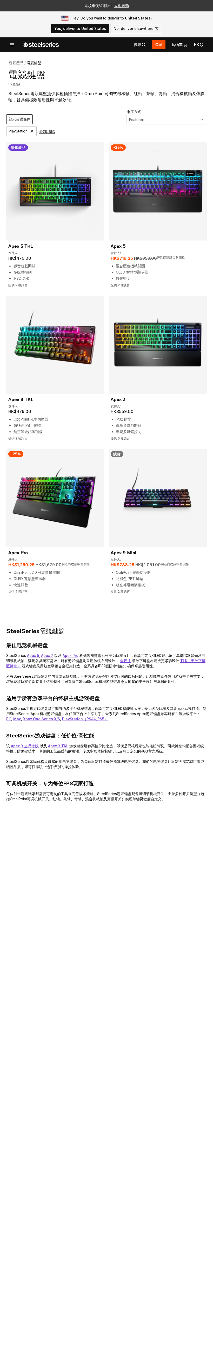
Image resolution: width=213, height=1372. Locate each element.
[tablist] (140, 44)
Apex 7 (47, 655)
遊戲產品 (16, 63)
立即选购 (121, 5)
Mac (17, 719)
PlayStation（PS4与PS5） (85, 719)
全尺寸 (125, 660)
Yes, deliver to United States (80, 28)
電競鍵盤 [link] (34, 63)
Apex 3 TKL (58, 746)
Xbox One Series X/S (41, 719)
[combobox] (167, 119)
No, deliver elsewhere (134, 28)
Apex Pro (70, 655)
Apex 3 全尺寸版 (25, 746)
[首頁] (41, 44)
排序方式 (134, 111)
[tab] (140, 44)
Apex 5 (33, 655)
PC (8, 719)
